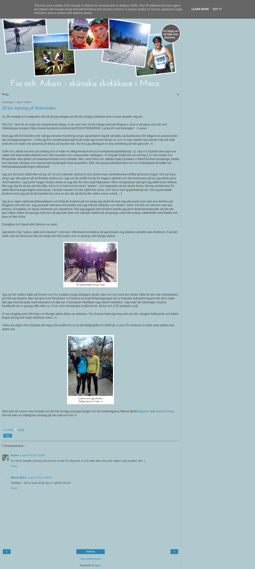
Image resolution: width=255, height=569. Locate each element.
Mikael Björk (19, 477)
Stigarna (143, 411)
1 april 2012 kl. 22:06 (32, 455)
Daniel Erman (165, 411)
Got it (217, 9)
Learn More (200, 9)
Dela (7, 435)
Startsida (90, 551)
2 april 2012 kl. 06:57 (40, 477)
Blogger (96, 565)
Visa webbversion (90, 558)
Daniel (15, 455)
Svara (14, 465)
